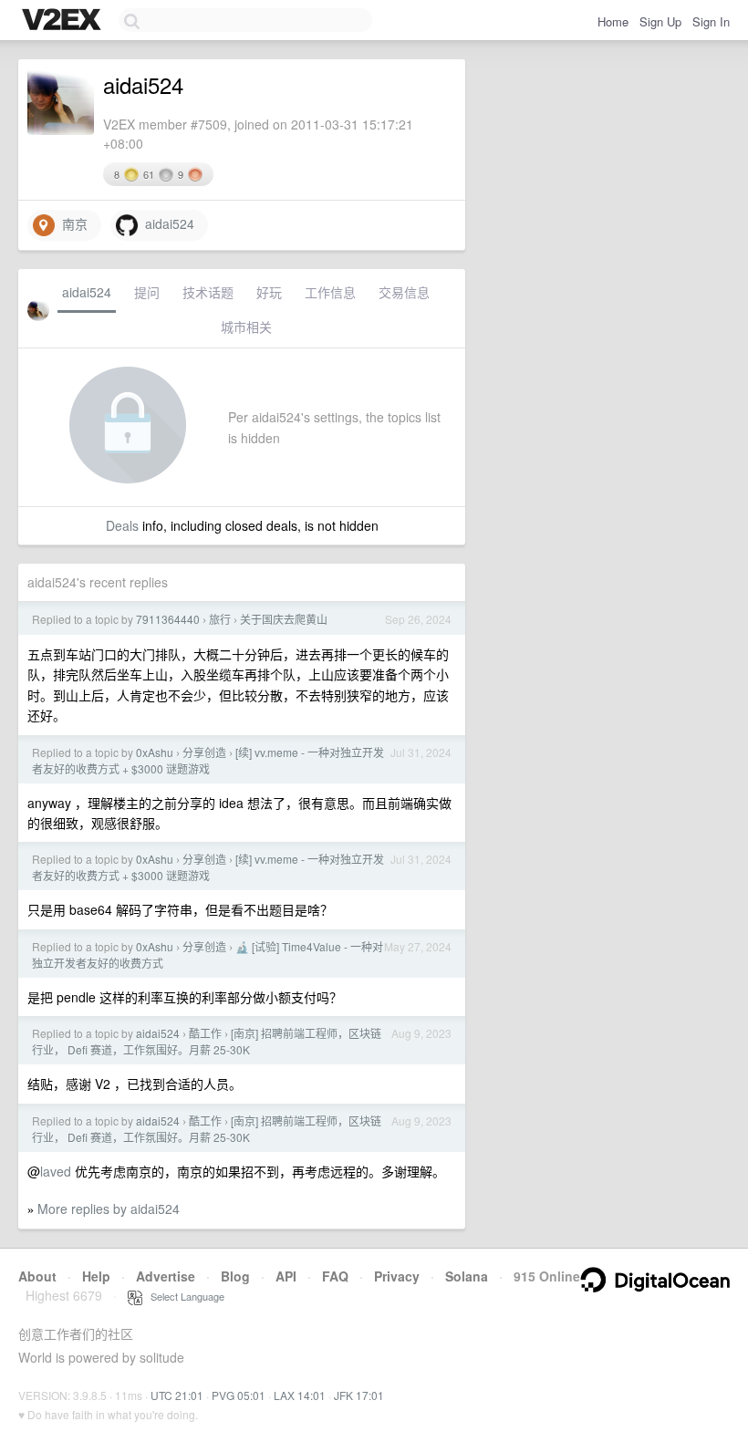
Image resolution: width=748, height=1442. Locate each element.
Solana (466, 1276)
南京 (71, 223)
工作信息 (330, 292)
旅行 (220, 619)
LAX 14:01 (300, 1395)
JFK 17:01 (359, 1395)
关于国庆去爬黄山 (283, 619)
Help (96, 1276)
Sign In (711, 21)
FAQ (335, 1276)
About (37, 1276)
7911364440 (168, 619)
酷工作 (205, 1033)
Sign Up (660, 21)
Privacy (397, 1276)
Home (613, 21)
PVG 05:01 (238, 1395)
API (285, 1276)
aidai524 (166, 223)
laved (55, 1171)
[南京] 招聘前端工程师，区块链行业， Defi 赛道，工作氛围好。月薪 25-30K (206, 1041)
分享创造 (204, 752)
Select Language (183, 1296)
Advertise (165, 1276)
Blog (235, 1276)
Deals (122, 525)
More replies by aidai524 (108, 1208)
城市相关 (246, 326)
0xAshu (154, 752)
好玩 (269, 292)
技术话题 (208, 292)
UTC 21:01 (177, 1395)
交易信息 (404, 292)
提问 (147, 292)
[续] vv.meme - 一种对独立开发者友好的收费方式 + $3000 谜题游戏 (208, 760)
